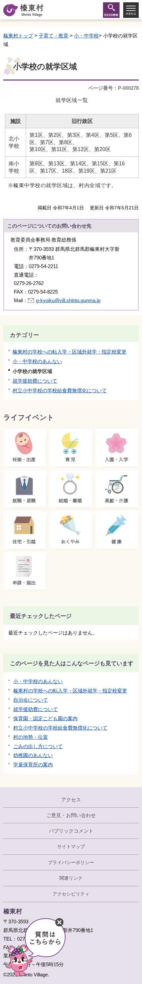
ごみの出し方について (38, 746)
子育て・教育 (53, 35)
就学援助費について (35, 381)
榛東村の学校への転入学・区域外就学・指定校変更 (69, 352)
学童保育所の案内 (33, 764)
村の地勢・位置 (30, 737)
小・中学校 (86, 35)
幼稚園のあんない (33, 755)
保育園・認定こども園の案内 (45, 718)
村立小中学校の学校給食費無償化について (60, 390)
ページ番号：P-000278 (113, 88)
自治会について (30, 700)
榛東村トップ (18, 35)
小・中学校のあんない (37, 361)
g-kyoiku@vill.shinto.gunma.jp (68, 300)
